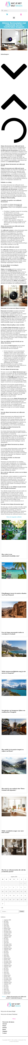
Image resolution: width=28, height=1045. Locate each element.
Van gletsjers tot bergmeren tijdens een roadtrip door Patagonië (13, 711)
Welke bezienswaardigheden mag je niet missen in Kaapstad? (14, 672)
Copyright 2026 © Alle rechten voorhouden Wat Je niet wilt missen (14, 1040)
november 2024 (8, 945)
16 (25, 891)
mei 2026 (6, 924)
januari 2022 (7, 993)
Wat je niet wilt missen (8, 1022)
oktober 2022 (7, 981)
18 (6, 895)
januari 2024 (7, 959)
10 (2, 891)
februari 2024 (7, 958)
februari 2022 (7, 992)
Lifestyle (4, 1023)
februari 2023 (7, 975)
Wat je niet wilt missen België (8, 1011)
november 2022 (8, 979)
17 (2, 895)
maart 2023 (6, 973)
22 (21, 895)
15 (21, 891)
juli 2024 (6, 951)
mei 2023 (6, 971)
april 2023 (6, 972)
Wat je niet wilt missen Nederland (9, 1014)
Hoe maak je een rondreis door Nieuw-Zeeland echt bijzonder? (13, 789)
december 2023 (7, 961)
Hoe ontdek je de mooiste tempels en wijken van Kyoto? (13, 750)
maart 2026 (6, 927)
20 (13, 895)
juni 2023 (6, 969)
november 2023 (8, 962)
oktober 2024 (7, 947)
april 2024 (6, 955)
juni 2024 (6, 952)
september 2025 (8, 935)
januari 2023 (7, 976)
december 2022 (7, 978)
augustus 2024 (7, 949)
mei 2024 (6, 954)
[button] (14, 17)
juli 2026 (6, 921)
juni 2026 (6, 922)
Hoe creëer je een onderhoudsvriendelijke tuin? (10, 555)
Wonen (3, 996)
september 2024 (8, 948)
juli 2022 (6, 985)
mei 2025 (6, 941)
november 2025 (8, 932)
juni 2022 (6, 986)
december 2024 (7, 944)
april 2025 (6, 942)
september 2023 (8, 965)
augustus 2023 (7, 966)
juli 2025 (6, 938)
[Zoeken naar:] (10, 911)
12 (10, 891)
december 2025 (7, 931)
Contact (4, 1033)
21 (17, 895)
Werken (4, 1027)
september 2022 (8, 982)
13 (13, 891)
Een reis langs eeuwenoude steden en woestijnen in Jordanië (13, 633)
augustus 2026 (7, 920)
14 (17, 891)
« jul (2, 907)
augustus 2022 (7, 983)
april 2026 (6, 925)
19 (10, 895)
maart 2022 (6, 990)
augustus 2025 (7, 937)
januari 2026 (7, 929)
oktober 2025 (7, 934)
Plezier (4, 1029)
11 (6, 891)
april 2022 (6, 989)
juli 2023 (6, 968)
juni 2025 (6, 939)
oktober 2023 (7, 964)
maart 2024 (6, 956)
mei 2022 (6, 988)
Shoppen (4, 1031)
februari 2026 (7, 928)
